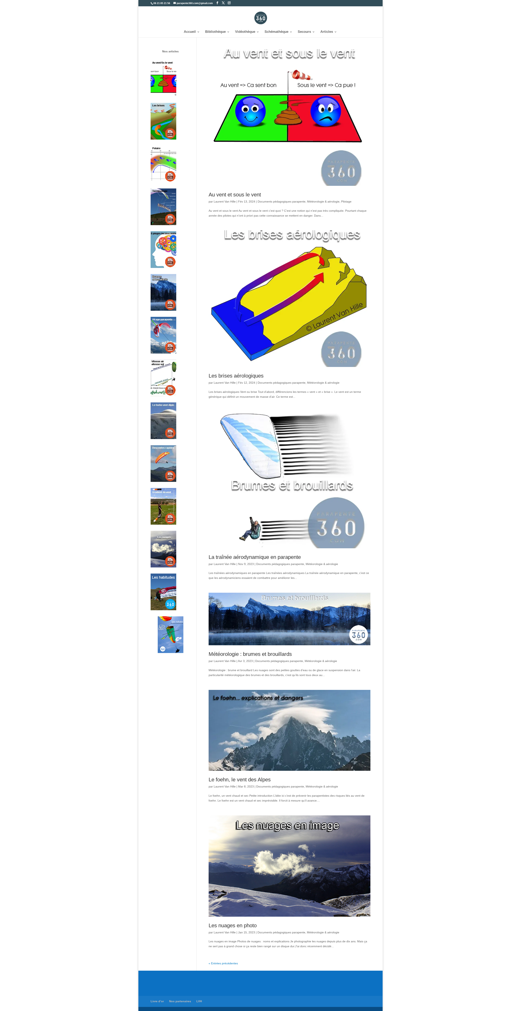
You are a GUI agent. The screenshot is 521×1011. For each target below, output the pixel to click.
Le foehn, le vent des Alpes (240, 779)
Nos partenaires (180, 1001)
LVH (199, 1001)
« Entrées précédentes (223, 963)
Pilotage (346, 201)
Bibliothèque (215, 32)
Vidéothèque (245, 32)
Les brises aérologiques (236, 376)
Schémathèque (276, 32)
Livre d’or (157, 1001)
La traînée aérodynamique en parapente (255, 557)
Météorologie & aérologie (323, 201)
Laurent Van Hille (225, 201)
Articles (326, 32)
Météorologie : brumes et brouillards (250, 654)
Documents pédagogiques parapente (281, 201)
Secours (304, 32)
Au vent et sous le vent (235, 195)
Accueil (190, 32)
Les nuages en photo (233, 925)
